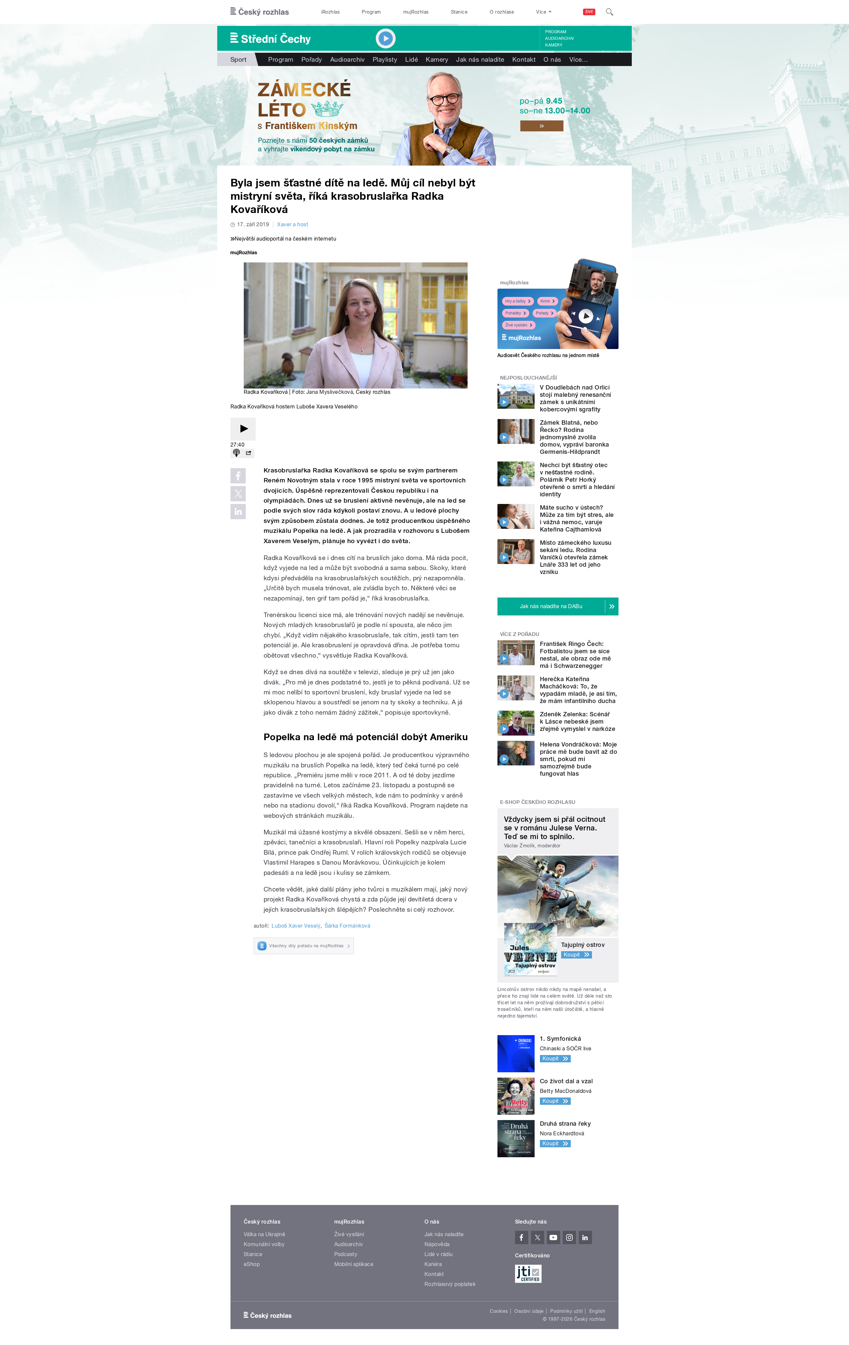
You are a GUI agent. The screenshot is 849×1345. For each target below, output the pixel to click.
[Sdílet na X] (238, 493)
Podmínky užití (566, 1311)
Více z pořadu (520, 634)
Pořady (311, 59)
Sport (238, 59)
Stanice (459, 12)
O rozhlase (502, 12)
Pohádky (513, 313)
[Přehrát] (243, 429)
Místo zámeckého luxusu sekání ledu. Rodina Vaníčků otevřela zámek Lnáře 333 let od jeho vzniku (576, 557)
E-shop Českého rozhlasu (538, 802)
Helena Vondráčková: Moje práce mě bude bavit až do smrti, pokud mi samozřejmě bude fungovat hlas (578, 759)
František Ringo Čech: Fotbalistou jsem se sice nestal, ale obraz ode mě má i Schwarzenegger (575, 654)
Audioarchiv (559, 38)
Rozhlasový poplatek (450, 1284)
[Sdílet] (248, 453)
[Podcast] (236, 453)
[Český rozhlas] (259, 12)
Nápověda (437, 1244)
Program (371, 12)
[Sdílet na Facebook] (238, 475)
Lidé (411, 59)
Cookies (499, 1311)
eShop (252, 1264)
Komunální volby (264, 1244)
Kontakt (524, 59)
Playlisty (385, 59)
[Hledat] (610, 12)
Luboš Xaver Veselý (296, 926)
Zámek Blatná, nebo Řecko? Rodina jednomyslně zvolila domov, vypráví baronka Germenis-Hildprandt (574, 437)
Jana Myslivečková (329, 392)
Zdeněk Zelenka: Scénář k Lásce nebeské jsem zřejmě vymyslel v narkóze (577, 721)
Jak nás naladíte (480, 59)
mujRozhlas (416, 12)
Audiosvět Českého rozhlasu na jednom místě (548, 355)
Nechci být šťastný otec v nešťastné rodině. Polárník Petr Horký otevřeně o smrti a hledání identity (577, 479)
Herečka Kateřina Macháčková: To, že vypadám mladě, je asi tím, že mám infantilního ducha (578, 689)
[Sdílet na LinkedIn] (238, 511)
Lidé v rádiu (438, 1254)
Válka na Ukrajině (264, 1234)
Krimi (545, 301)
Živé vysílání (516, 325)
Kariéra (433, 1264)
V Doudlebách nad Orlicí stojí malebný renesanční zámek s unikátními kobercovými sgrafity (575, 398)
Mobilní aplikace (354, 1264)
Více (578, 59)
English (597, 1311)
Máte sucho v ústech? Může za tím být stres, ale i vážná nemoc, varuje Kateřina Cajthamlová (577, 518)
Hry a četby (515, 301)
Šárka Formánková (347, 926)
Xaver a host (292, 224)
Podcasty (346, 1254)
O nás (552, 59)
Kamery (553, 45)
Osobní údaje (529, 1311)
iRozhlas (330, 12)
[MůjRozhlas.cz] (243, 253)
